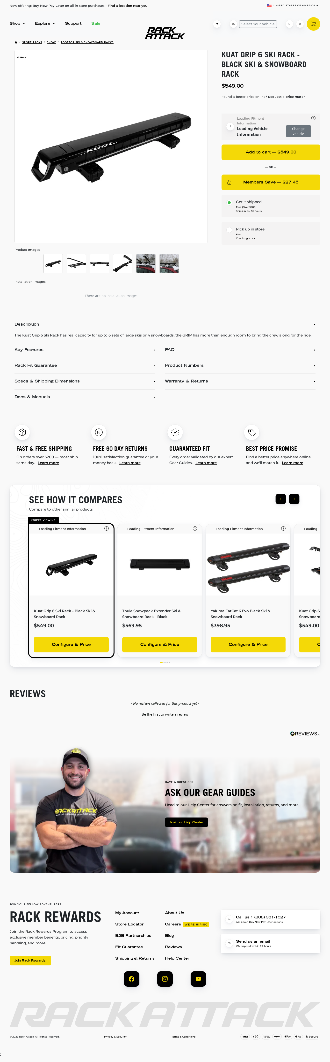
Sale (95, 24)
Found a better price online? (264, 97)
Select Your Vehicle (258, 24)
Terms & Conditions (183, 1036)
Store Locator (129, 924)
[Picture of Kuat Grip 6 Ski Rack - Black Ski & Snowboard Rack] (111, 146)
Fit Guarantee (129, 947)
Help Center (177, 959)
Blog (169, 936)
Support (73, 24)
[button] (165, 714)
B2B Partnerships (133, 936)
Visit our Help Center (186, 822)
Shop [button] (16, 24)
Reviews (173, 947)
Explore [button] (43, 24)
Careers (173, 924)
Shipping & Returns (135, 959)
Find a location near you (127, 6)
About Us (174, 913)
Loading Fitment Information (250, 120)
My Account (127, 913)
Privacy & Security (115, 1036)
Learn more (48, 462)
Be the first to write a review (165, 714)
